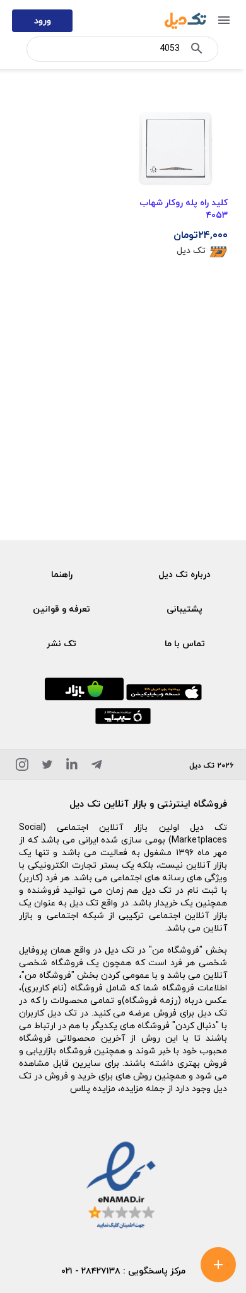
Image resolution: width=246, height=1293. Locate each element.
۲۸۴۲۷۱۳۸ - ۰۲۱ (90, 1271)
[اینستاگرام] (22, 767)
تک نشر (61, 643)
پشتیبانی (184, 609)
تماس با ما (185, 643)
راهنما (62, 574)
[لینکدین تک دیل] (72, 767)
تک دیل (191, 250)
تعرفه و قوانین (61, 609)
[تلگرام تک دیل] (96, 767)
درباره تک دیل (184, 574)
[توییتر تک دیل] (47, 767)
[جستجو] (196, 51)
